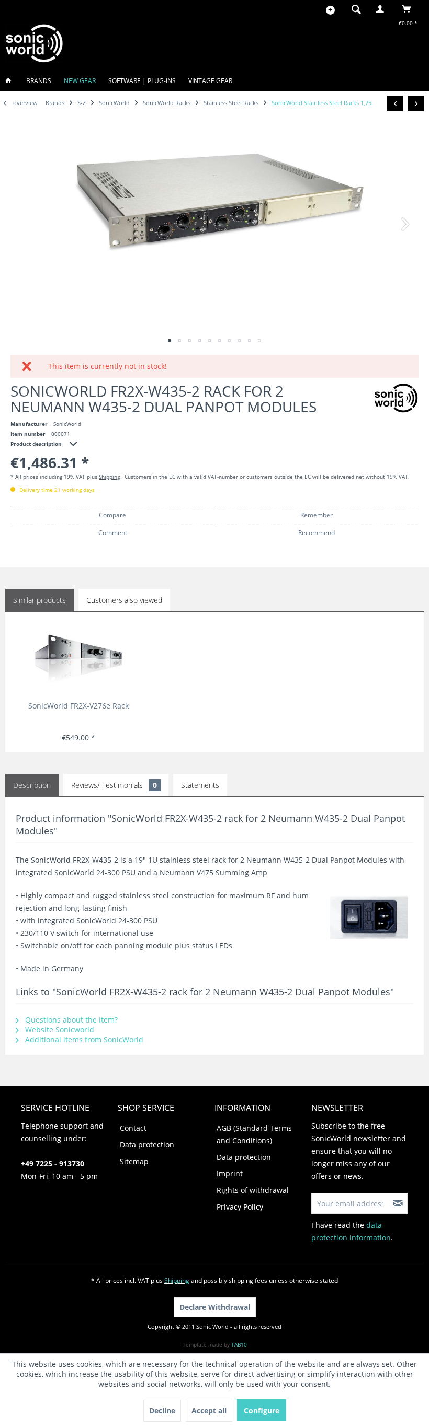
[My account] (382, 9)
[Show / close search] (356, 9)
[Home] (11, 80)
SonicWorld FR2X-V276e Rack (78, 706)
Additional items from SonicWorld (83, 1040)
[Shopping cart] (409, 9)
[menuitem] (353, 9)
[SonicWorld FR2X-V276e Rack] (78, 658)
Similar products (39, 600)
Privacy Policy (240, 1207)
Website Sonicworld (58, 1030)
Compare (112, 515)
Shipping (109, 476)
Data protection (147, 1145)
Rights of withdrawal (253, 1190)
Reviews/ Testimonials (114, 785)
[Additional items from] (396, 398)
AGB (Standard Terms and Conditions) (254, 1134)
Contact (133, 1128)
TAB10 (239, 1344)
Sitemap (134, 1161)
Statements (200, 785)
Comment (112, 532)
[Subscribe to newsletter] (398, 1203)
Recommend (316, 532)
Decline (162, 1411)
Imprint (230, 1173)
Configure (261, 1411)
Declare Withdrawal (214, 1307)
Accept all (209, 1411)
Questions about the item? (70, 1020)
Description (32, 785)
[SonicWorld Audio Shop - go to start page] (34, 43)
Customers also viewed (124, 600)
